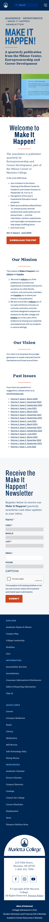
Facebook (16, 879)
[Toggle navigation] (45, 5)
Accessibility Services (16, 667)
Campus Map (12, 633)
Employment (12, 811)
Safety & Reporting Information (21, 686)
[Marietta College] (6, 5)
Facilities (10, 647)
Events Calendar (14, 777)
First (8, 525)
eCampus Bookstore (15, 718)
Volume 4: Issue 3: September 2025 (26, 405)
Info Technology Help (16, 751)
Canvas (9, 711)
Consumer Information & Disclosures (23, 680)
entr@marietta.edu (15, 394)
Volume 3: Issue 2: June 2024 (24, 421)
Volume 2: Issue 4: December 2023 (26, 427)
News (8, 817)
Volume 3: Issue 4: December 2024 (26, 415)
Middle (9, 533)
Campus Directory (14, 784)
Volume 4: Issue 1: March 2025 (24, 412)
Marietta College (24, 845)
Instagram (24, 879)
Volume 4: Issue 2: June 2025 (24, 408)
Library (9, 731)
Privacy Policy (36, 895)
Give (8, 653)
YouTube (33, 879)
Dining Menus (12, 758)
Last (8, 541)
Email (9, 553)
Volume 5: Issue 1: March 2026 (24, 399)
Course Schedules (14, 804)
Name (9, 519)
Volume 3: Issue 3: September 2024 (26, 418)
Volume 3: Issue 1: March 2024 (24, 424)
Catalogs (10, 791)
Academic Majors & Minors (19, 627)
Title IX (9, 693)
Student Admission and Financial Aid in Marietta (24, 914)
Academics (12, 18)
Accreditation (12, 673)
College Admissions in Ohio (24, 910)
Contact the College (15, 797)
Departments (32, 18)
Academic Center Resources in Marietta (24, 918)
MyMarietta (11, 738)
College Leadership (15, 640)
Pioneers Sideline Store (17, 824)
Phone (9, 562)
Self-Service (11, 744)
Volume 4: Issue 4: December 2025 (26, 402)
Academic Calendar (15, 771)
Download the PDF (23, 240)
